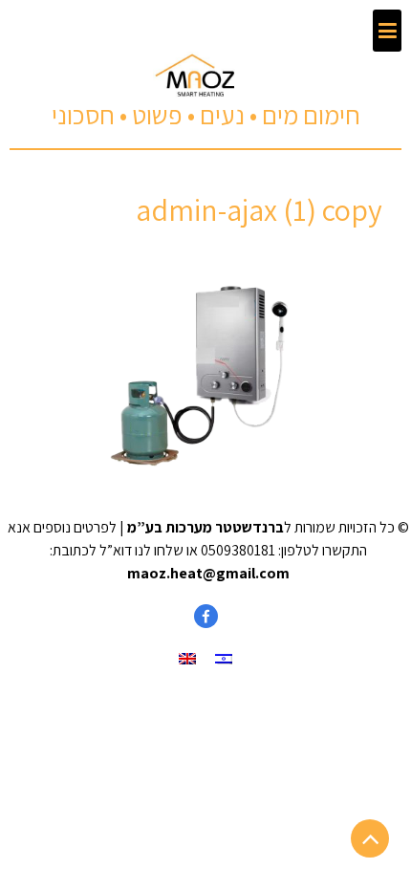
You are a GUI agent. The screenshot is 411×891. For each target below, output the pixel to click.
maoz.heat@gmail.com (208, 573)
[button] (387, 31)
